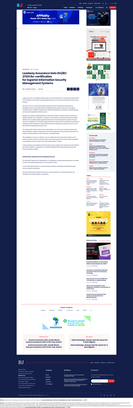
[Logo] (21, 5)
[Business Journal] (23, 89)
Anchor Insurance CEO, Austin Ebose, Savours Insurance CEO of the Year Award (44, 346)
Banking (88, 186)
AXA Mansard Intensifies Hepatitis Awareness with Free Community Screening (98, 156)
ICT (100, 201)
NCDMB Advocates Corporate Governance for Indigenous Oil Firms (104, 182)
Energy (91, 165)
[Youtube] (116, 3)
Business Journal (31, 89)
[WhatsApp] (77, 89)
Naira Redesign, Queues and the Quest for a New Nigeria (89, 346)
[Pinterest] (74, 89)
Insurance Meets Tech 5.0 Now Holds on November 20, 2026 (97, 140)
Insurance (26, 69)
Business (101, 186)
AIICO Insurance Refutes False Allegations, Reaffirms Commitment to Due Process (98, 287)
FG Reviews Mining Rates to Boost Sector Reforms (92, 197)
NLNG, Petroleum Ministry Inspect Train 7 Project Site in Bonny (98, 168)
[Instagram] (112, 3)
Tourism (88, 201)
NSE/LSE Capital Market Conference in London (104, 190)
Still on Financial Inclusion (103, 197)
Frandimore (46, 395)
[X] (114, 3)
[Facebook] (111, 3)
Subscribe (111, 381)
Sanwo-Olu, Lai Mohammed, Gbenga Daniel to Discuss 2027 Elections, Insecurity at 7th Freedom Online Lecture (99, 147)
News (90, 144)
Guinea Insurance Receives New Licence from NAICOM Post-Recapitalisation (96, 295)
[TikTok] (107, 395)
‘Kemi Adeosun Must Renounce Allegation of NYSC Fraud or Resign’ (91, 182)
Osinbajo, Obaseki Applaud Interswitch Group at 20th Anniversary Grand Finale (104, 205)
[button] (106, 3)
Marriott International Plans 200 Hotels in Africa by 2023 (91, 204)
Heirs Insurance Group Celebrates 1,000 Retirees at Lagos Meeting (98, 162)
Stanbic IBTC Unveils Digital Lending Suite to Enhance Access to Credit (91, 190)
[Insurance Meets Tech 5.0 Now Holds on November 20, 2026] (98, 251)
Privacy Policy (103, 384)
